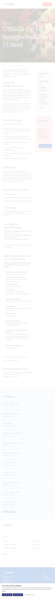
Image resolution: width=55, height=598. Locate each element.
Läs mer (4, 591)
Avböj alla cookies (18, 594)
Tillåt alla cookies (7, 594)
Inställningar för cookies (29, 594)
